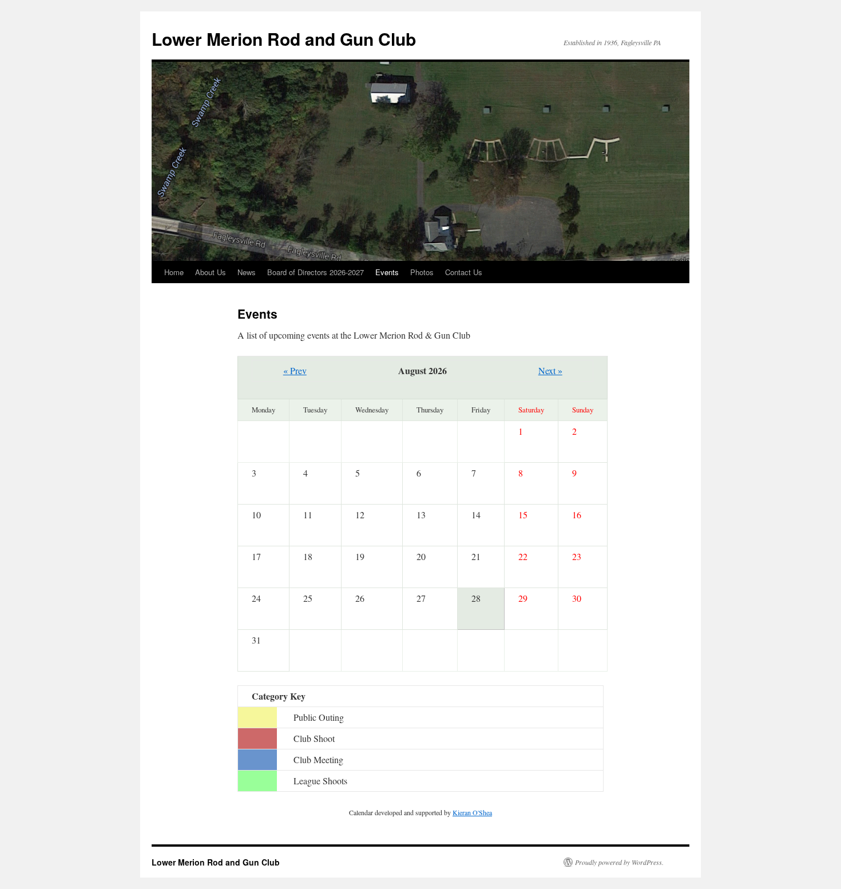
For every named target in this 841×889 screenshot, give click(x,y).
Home (174, 272)
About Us (210, 272)
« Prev (295, 370)
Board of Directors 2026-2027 (315, 272)
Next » (550, 370)
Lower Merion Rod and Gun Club (284, 38)
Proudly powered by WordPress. (619, 862)
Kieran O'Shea (472, 812)
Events (387, 272)
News (246, 272)
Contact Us (463, 272)
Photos (422, 272)
